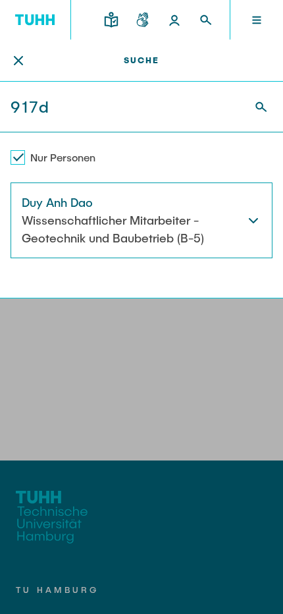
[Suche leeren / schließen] (18, 61)
